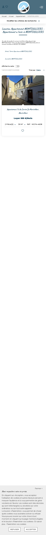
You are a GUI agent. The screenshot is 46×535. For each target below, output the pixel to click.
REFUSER (14, 529)
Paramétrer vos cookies (16, 524)
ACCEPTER (31, 529)
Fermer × (38, 488)
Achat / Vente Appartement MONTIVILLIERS (18, 51)
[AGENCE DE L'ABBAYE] (24, 7)
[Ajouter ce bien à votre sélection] (22, 131)
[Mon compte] (3, 7)
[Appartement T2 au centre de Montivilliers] (23, 90)
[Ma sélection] (6, 7)
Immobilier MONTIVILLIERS (13, 59)
